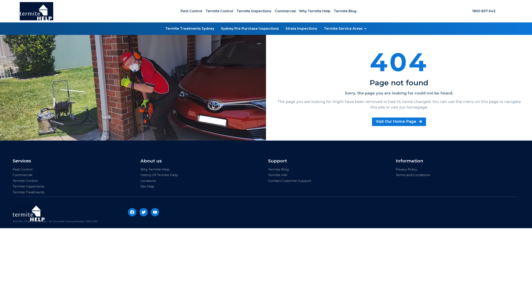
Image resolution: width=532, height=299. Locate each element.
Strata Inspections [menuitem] (301, 29)
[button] (365, 28)
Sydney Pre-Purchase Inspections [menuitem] (250, 29)
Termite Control (219, 11)
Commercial (285, 11)
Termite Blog (345, 11)
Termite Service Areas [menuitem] (343, 29)
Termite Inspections (253, 11)
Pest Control (191, 11)
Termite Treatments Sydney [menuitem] (189, 29)
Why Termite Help (314, 11)
